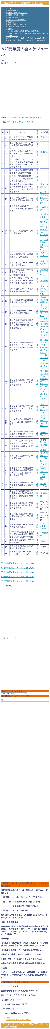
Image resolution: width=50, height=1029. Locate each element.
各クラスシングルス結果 (44, 525)
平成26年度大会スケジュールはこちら (17, 581)
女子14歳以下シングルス (44, 357)
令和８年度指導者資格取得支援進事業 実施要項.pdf (23, 963)
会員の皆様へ (11, 22)
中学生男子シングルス (44, 229)
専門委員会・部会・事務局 (16, 26)
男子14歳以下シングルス (44, 342)
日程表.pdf (5, 938)
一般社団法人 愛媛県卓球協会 (22, 3)
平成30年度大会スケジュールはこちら (17, 563)
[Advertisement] (25, 89)
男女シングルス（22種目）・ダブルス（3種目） (44, 471)
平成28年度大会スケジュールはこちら (17, 572)
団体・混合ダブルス (44, 264)
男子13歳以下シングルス (44, 334)
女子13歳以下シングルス (44, 350)
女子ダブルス (44, 398)
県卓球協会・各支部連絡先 (16, 20)
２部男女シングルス (44, 222)
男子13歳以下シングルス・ (44, 366)
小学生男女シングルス (44, 242)
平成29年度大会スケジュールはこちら (17, 568)
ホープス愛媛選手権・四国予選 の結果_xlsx (44, 324)
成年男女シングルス (44, 255)
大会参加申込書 (12, 17)
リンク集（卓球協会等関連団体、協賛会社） (23, 31)
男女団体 (44, 281)
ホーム (8, 8)
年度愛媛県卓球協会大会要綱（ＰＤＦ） (24, 118)
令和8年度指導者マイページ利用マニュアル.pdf (21, 954)
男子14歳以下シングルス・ (44, 373)
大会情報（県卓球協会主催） (17, 13)
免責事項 (25, 1024)
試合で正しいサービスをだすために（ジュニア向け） (26, 38)
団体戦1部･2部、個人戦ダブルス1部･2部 (44, 445)
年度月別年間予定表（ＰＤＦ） (20, 122)
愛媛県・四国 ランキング (16, 24)
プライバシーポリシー (10, 1024)
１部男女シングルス (44, 216)
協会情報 (9, 29)
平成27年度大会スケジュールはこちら (17, 577)
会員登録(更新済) (12, 10)
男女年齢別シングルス (44, 272)
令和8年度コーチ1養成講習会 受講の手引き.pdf (21, 959)
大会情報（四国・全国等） (16, 15)
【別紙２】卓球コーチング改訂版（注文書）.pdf (22, 950)
